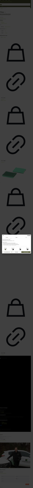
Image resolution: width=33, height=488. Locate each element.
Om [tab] (26, 237)
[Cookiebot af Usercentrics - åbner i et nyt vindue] (28, 235)
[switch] (13, 249)
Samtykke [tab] (7, 237)
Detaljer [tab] (16, 237)
